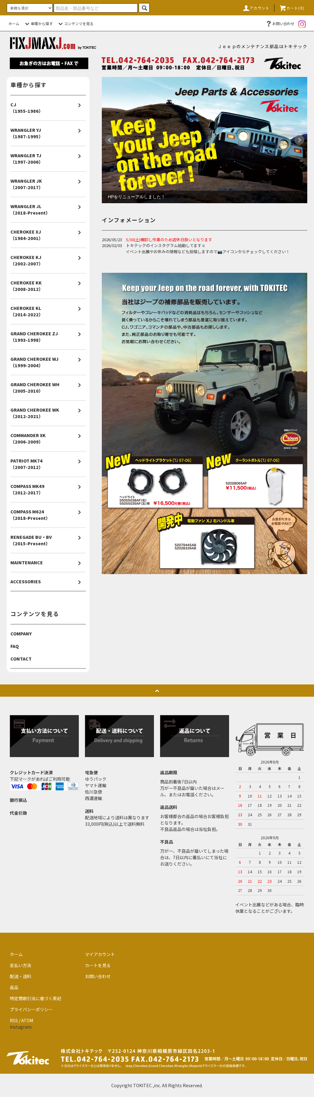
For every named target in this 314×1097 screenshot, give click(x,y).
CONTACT (21, 659)
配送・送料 (20, 976)
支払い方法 (20, 965)
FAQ (14, 646)
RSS (14, 1020)
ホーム (13, 23)
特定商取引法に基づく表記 (35, 998)
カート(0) (295, 7)
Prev (110, 140)
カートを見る (98, 965)
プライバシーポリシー (31, 1009)
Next (299, 140)
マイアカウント (100, 954)
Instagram (21, 1027)
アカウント (260, 7)
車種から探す (42, 23)
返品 (14, 987)
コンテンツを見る (79, 23)
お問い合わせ (283, 23)
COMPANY (21, 633)
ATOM (27, 1020)
